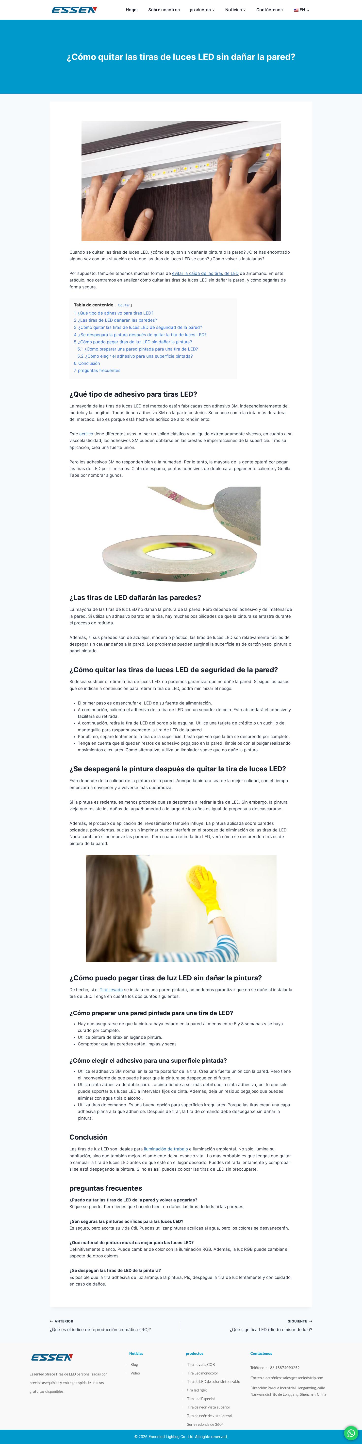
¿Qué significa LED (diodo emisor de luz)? (271, 1325)
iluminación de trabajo (166, 1148)
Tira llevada (111, 989)
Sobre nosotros (164, 9)
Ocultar (124, 305)
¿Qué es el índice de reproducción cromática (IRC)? (100, 1325)
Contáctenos (269, 9)
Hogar (132, 9)
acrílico (86, 433)
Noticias (136, 1353)
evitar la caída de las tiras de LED (205, 273)
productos (194, 1353)
